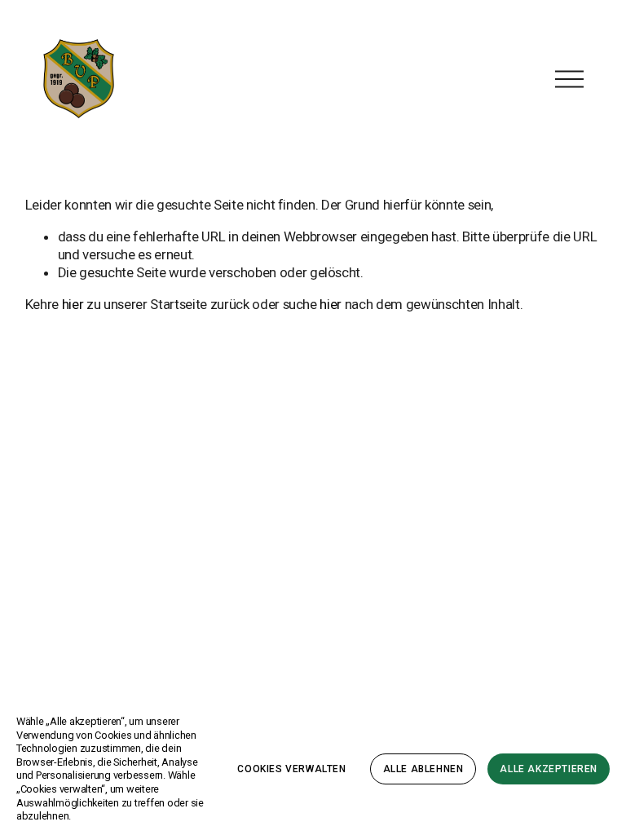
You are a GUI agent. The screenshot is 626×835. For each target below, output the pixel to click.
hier (73, 304)
